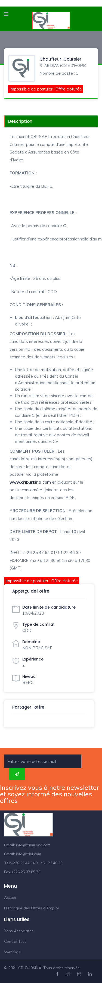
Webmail (12, 952)
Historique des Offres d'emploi (31, 908)
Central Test (15, 941)
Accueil (10, 897)
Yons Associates (18, 930)
